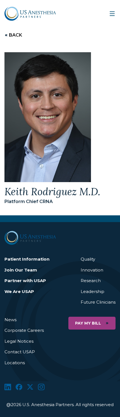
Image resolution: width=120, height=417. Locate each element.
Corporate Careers (24, 330)
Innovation (92, 270)
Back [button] (15, 35)
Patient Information (26, 259)
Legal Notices (18, 341)
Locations (14, 362)
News (10, 319)
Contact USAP (19, 351)
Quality (88, 259)
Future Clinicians (98, 302)
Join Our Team (20, 270)
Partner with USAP (25, 280)
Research (91, 280)
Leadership (92, 291)
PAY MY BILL (88, 323)
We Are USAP (19, 291)
